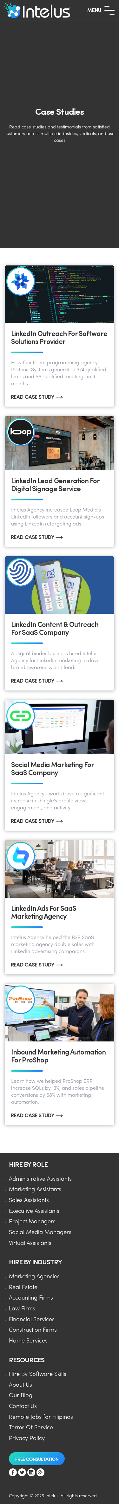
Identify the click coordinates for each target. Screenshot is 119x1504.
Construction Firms (33, 1330)
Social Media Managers (40, 1232)
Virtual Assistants (30, 1243)
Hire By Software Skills (37, 1374)
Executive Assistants (34, 1211)
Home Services (28, 1341)
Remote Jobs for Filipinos (41, 1417)
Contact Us (23, 1406)
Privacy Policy (27, 1438)
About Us (20, 1385)
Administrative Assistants (40, 1179)
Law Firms (22, 1309)
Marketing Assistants (35, 1189)
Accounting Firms (31, 1298)
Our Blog (20, 1395)
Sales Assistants (29, 1200)
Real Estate (23, 1287)
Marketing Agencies (34, 1277)
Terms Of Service (31, 1428)
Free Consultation (36, 1458)
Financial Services (32, 1319)
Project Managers (32, 1222)
